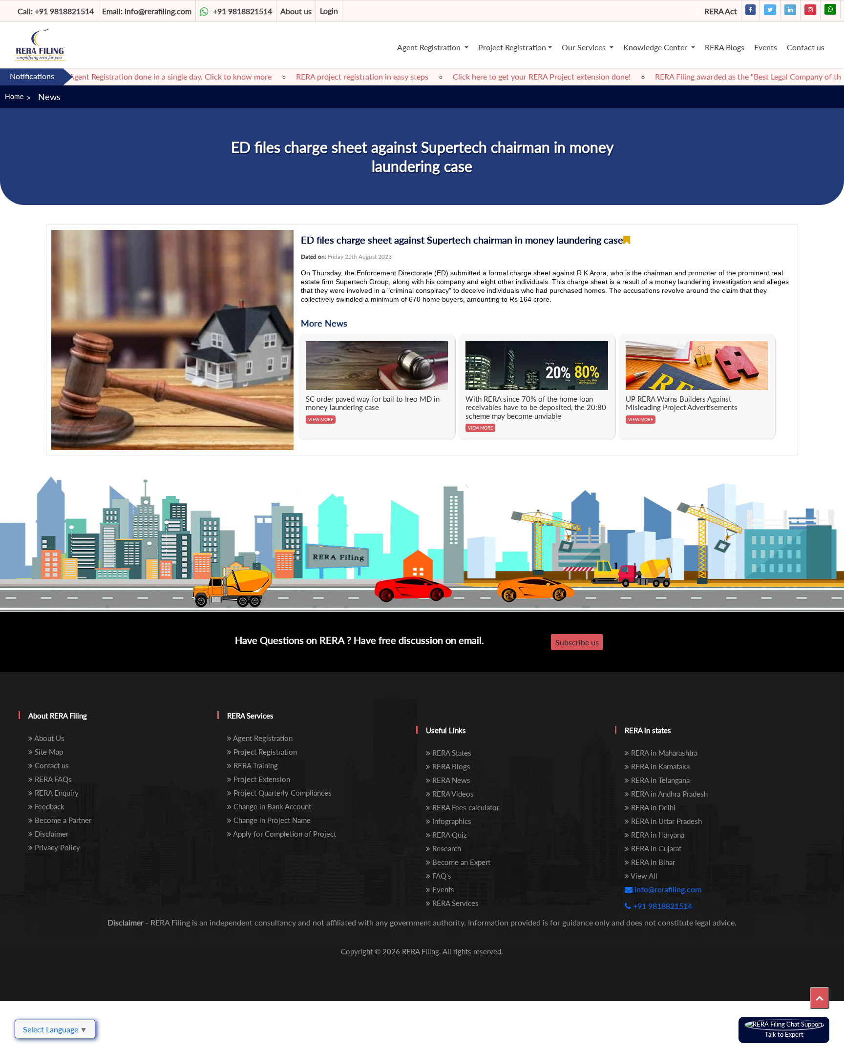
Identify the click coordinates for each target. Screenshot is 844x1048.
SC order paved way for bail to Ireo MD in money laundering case (373, 403)
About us (296, 11)
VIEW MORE (320, 419)
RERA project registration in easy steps (332, 76)
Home (14, 96)
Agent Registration (430, 47)
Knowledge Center (656, 47)
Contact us (805, 47)
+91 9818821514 (56, 11)
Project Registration (512, 47)
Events (765, 47)
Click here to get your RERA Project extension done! (512, 76)
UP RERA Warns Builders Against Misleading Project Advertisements (682, 403)
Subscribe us (577, 642)
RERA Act (720, 11)
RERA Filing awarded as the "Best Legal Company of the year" (730, 76)
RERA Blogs (724, 47)
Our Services (585, 47)
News (49, 96)
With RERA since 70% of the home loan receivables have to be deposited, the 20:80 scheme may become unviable (535, 407)
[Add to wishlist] (626, 240)
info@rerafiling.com (146, 11)
